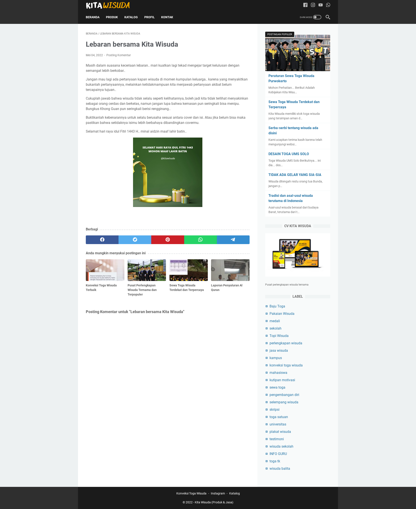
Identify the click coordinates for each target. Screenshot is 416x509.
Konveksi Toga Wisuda (191, 493)
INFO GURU (278, 454)
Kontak (167, 17)
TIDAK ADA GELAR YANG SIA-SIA (294, 175)
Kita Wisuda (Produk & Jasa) (214, 502)
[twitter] (135, 239)
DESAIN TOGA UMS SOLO (288, 154)
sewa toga (277, 387)
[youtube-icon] (320, 5)
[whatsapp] (200, 239)
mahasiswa (278, 373)
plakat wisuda (280, 432)
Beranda (92, 17)
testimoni (277, 439)
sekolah (275, 328)
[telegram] (233, 239)
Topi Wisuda (279, 336)
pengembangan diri (284, 395)
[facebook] (102, 239)
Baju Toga (277, 306)
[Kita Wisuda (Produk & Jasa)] (111, 5)
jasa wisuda (279, 350)
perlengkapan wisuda (286, 343)
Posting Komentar (118, 55)
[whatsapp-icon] (328, 5)
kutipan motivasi (282, 380)
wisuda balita (280, 468)
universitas (278, 424)
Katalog (131, 17)
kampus (276, 358)
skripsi (275, 409)
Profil (149, 17)
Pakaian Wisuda (282, 314)
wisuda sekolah (281, 446)
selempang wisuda (284, 402)
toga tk (275, 461)
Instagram (218, 493)
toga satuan (279, 417)
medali (275, 321)
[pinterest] (167, 239)
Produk (112, 17)
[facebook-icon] (305, 5)
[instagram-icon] (313, 5)
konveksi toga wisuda (286, 365)
